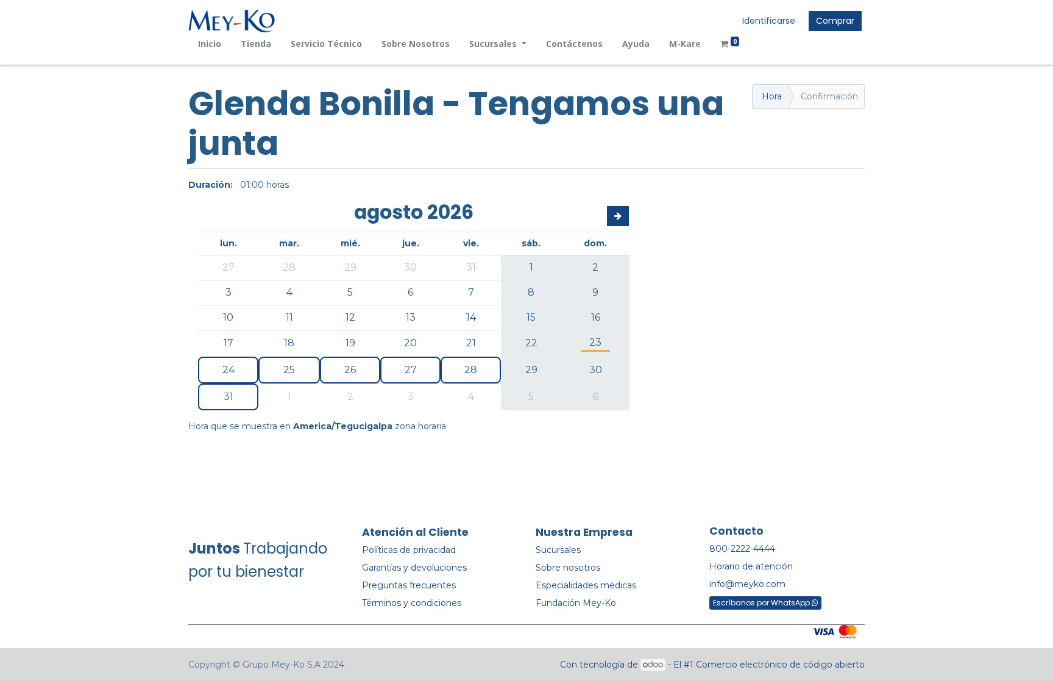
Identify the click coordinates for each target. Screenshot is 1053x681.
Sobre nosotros (568, 567)
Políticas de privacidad (409, 549)
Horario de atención (751, 566)
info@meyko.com (747, 584)
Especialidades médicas (586, 585)
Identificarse (768, 21)
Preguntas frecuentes (409, 585)
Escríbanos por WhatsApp (762, 602)
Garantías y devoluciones (414, 567)
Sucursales (558, 549)
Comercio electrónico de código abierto (780, 664)
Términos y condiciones (411, 602)
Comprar (835, 21)
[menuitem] (209, 43)
